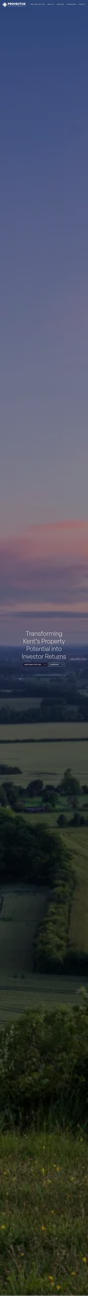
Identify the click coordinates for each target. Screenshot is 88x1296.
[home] (13, 4)
